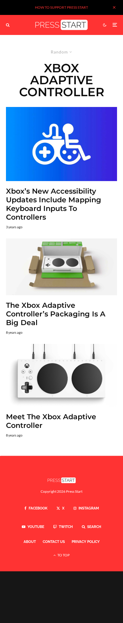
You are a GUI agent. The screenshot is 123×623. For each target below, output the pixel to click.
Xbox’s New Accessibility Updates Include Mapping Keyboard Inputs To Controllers (53, 204)
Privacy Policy (86, 542)
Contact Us (54, 542)
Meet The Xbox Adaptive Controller (51, 421)
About (30, 542)
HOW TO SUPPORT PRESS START (61, 7)
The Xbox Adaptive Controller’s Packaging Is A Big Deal (55, 314)
